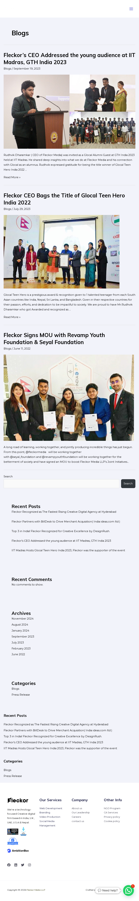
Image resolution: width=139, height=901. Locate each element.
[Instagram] (29, 865)
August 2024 (20, 624)
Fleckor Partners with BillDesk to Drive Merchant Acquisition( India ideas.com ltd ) (66, 521)
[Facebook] (8, 865)
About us (77, 808)
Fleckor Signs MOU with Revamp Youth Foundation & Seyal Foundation (54, 339)
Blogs (7, 68)
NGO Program (112, 808)
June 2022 (18, 654)
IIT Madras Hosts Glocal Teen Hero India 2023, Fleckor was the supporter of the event (68, 550)
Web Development (50, 808)
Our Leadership (81, 812)
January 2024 (20, 630)
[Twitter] (22, 865)
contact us (78, 821)
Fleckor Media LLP (36, 890)
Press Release (21, 694)
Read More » (12, 177)
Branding (44, 812)
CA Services (111, 812)
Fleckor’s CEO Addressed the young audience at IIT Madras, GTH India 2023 (61, 540)
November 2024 (22, 618)
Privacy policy (112, 817)
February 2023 (21, 648)
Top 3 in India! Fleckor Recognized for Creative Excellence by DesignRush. (61, 531)
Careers (76, 817)
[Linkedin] (15, 865)
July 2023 (18, 642)
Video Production (49, 817)
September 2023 (23, 636)
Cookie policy (112, 821)
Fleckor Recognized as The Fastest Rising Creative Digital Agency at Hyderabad (64, 511)
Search (8, 476)
